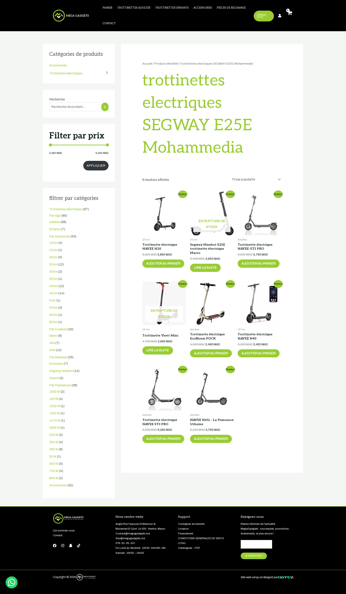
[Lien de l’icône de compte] (280, 15)
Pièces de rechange (231, 7)
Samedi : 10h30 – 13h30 (130, 553)
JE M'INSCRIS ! (254, 555)
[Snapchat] (70, 545)
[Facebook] (54, 545)
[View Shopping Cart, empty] (289, 15)
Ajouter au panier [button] (163, 263)
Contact (109, 23)
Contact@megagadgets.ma (133, 533)
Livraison (183, 528)
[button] (12, 582)
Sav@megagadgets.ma (130, 538)
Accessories (58, 65)
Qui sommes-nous (64, 530)
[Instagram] (62, 545)
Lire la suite (205, 267)
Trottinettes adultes (133, 7)
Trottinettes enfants (172, 7)
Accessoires (202, 7)
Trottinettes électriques (65, 73)
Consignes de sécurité (191, 524)
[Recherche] (105, 107)
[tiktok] (78, 545)
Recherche (57, 99)
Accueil (147, 63)
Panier (107, 7)
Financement (185, 533)
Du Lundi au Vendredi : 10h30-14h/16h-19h (141, 548)
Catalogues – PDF (189, 548)
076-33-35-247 (125, 543)
